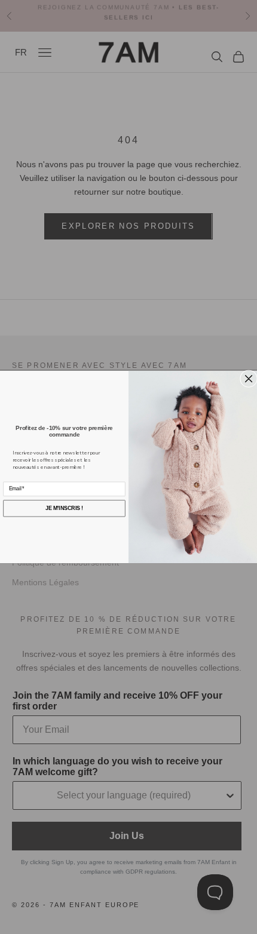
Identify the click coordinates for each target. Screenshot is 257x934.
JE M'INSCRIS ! (63, 508)
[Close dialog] (249, 379)
